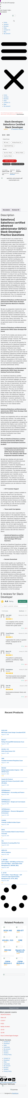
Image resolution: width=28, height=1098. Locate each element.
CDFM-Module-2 (20, 962)
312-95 (2, 1032)
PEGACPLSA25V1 (6, 1014)
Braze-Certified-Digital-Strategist (9, 1035)
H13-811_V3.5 (7, 940)
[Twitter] (6, 1079)
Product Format (6, 139)
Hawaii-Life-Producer (20, 951)
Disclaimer (7, 1043)
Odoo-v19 (3, 1017)
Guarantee (7, 1047)
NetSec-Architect (5, 1026)
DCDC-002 (8, 931)
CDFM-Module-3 (8, 962)
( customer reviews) (17, 129)
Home (5, 22)
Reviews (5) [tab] (15, 210)
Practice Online (17, 164)
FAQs (5, 28)
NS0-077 (20, 931)
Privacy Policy (8, 1054)
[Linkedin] (13, 1079)
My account (7, 33)
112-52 (2, 1029)
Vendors (6, 24)
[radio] (6, 142)
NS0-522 (7, 950)
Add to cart (9, 160)
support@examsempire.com (8, 1082)
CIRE (20, 940)
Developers (13, 114)
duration (5, 149)
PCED (2, 1023)
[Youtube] (9, 1079)
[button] (14, 65)
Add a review (22, 601)
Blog (5, 31)
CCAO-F (3, 1020)
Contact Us (7, 30)
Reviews (6, 26)
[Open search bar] (14, 21)
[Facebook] (2, 1079)
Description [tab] (6, 210)
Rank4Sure (15, 1093)
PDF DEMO (6, 164)
